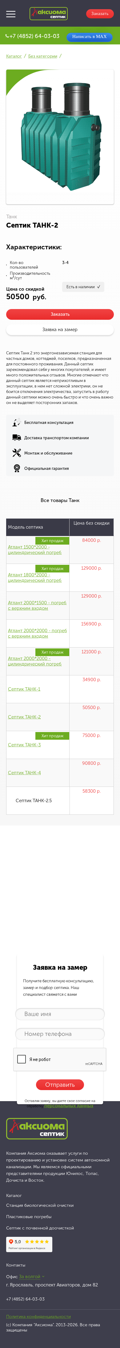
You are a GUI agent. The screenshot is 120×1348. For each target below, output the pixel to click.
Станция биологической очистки (40, 1205)
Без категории (42, 56)
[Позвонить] (7, 36)
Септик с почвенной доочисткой (40, 1228)
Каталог (14, 56)
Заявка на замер (60, 329)
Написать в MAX (89, 36)
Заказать (60, 314)
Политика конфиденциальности (38, 1316)
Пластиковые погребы (28, 1216)
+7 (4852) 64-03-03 (34, 36)
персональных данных (68, 1105)
